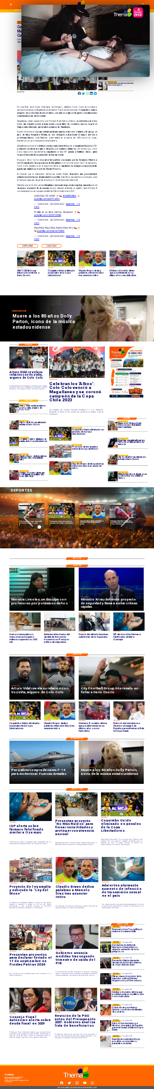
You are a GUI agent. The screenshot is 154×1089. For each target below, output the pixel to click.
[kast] (105, 962)
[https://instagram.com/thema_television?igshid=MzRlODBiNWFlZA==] (77, 1084)
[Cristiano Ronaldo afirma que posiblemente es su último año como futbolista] (14, 475)
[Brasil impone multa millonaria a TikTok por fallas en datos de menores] (113, 442)
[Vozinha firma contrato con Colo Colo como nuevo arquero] (102, 85)
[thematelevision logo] (77, 1081)
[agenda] (105, 978)
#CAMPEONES (69, 196)
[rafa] (105, 1025)
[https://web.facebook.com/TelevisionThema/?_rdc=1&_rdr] (62, 1084)
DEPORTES (24, 504)
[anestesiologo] (105, 1041)
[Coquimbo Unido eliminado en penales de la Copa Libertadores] (14, 441)
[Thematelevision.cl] (10, 5)
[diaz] (14, 458)
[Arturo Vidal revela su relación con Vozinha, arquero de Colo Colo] (14, 408)
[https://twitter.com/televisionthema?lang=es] (69, 1084)
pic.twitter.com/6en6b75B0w (51, 231)
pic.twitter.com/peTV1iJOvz (47, 199)
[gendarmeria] (105, 947)
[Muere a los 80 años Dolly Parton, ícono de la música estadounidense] (113, 425)
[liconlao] (113, 476)
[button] (27, 246)
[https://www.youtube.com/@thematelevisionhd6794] (85, 1084)
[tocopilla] (105, 931)
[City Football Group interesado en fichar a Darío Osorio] (113, 460)
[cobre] (105, 1009)
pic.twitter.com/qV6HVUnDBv (47, 215)
